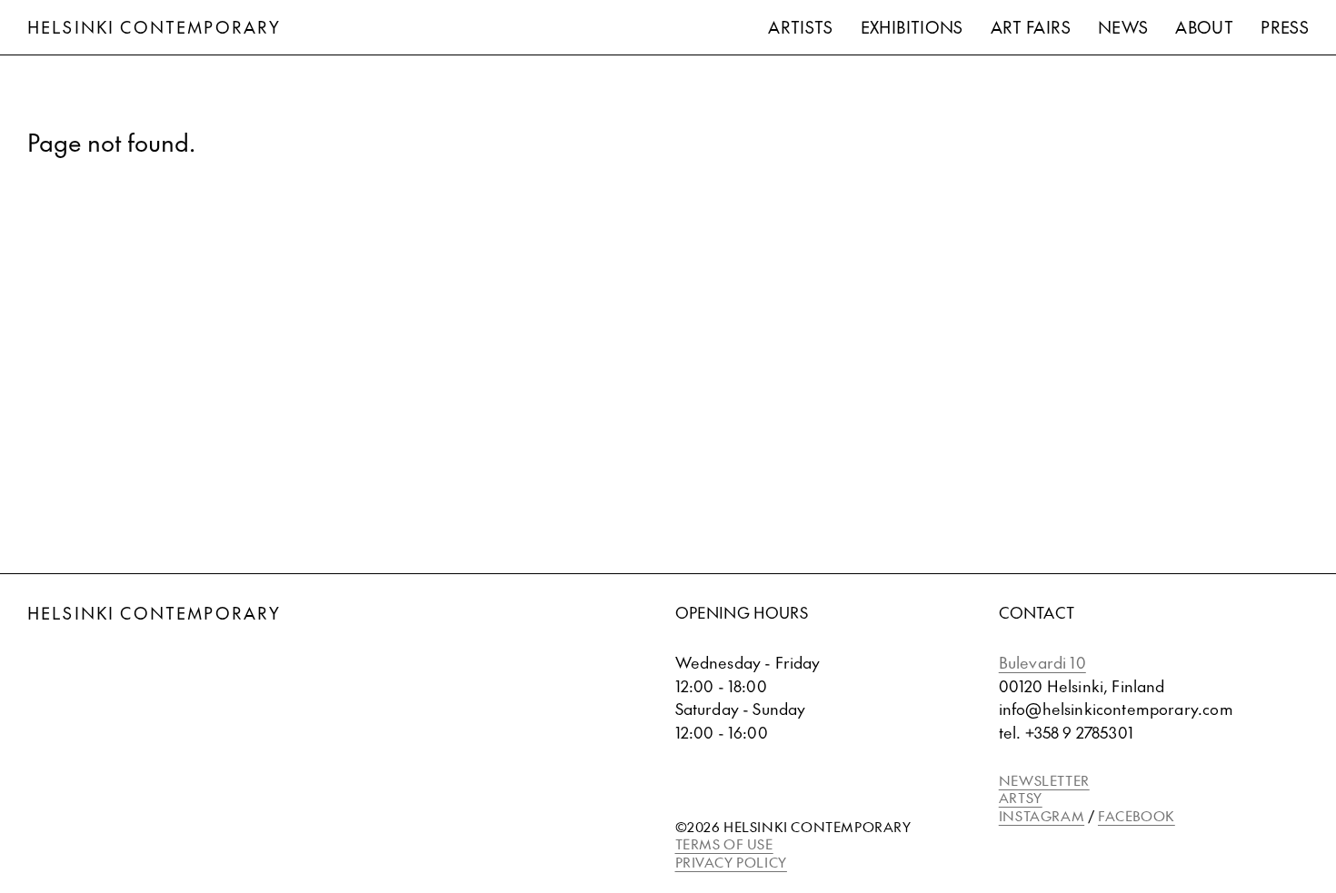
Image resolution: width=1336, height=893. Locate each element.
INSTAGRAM (1041, 815)
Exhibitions (912, 26)
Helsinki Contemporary (154, 26)
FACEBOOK (1136, 815)
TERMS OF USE (724, 843)
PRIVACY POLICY (731, 861)
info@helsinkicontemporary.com (1116, 708)
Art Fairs (1031, 26)
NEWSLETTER (1044, 779)
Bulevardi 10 (1042, 662)
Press (1285, 26)
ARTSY (1020, 797)
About (1204, 26)
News (1123, 26)
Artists (800, 26)
